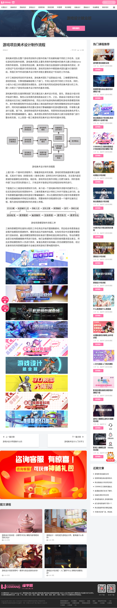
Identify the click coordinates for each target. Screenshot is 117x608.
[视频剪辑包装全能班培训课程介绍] (103, 81)
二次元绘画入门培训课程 (103, 364)
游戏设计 (32, 7)
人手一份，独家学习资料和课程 (102, 66)
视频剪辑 (41, 7)
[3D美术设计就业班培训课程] (103, 219)
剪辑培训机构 (86, 603)
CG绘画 (69, 605)
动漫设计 (4, 7)
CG (75, 605)
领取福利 (76, 28)
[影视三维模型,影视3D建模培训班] (103, 439)
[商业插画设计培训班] (103, 193)
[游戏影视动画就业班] (103, 55)
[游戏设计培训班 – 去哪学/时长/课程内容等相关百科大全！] (21, 521)
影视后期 (51, 7)
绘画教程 (96, 7)
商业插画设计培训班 (101, 201)
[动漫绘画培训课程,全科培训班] (103, 327)
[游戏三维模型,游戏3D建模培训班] (103, 411)
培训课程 (68, 7)
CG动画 (102, 603)
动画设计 (77, 7)
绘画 (88, 601)
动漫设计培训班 (99, 175)
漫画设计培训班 (99, 256)
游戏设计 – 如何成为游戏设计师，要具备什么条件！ (65, 536)
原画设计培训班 (99, 283)
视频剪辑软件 (64, 601)
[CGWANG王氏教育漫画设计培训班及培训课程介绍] (103, 138)
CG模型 (95, 603)
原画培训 (23, 7)
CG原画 (109, 603)
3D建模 (59, 7)
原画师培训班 (102, 601)
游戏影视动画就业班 (101, 63)
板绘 (94, 601)
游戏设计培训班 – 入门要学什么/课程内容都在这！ (64, 572)
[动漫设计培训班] (103, 167)
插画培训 (13, 7)
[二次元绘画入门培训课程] (103, 356)
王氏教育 (74, 601)
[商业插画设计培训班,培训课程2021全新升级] (103, 110)
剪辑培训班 (75, 603)
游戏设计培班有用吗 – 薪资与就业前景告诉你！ (20, 571)
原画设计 (82, 601)
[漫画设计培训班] (103, 248)
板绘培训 (105, 7)
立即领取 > (98, 69)
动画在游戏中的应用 (102, 495)
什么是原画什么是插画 (102, 309)
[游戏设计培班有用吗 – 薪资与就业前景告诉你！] (21, 556)
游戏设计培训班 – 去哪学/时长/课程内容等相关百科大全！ (20, 536)
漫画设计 (87, 7)
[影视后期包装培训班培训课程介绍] (103, 382)
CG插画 (62, 605)
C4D (110, 601)
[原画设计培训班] (103, 274)
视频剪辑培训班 (65, 603)
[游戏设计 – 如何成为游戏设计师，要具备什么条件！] (66, 521)
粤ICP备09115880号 (41, 603)
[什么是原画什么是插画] (103, 301)
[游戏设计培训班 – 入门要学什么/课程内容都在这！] (66, 556)
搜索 (113, 3)
